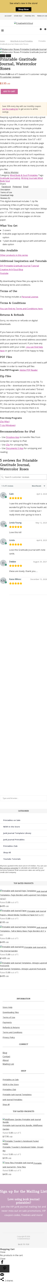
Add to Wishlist (11, 172)
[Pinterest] (22, 1227)
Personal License (30, 296)
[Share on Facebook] (2, 1263)
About (6, 1060)
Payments (7, 1022)
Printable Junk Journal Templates (17, 1094)
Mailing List (8, 1064)
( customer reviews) (10, 77)
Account (8, 16)
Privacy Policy (9, 1037)
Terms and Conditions (12, 1032)
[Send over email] (2, 1275)
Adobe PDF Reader (29, 370)
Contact (6, 1056)
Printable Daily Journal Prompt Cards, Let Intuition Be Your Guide (4, 637)
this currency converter (9, 868)
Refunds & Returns (11, 1027)
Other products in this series (14, 255)
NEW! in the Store (11, 826)
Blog (5, 1052)
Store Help (18, 16)
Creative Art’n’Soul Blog (11, 269)
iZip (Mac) (5, 421)
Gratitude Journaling (10, 178)
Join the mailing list (10, 109)
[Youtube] (25, 1227)
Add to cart (9, 91)
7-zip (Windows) (8, 425)
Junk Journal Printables (14, 839)
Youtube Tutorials (12, 859)
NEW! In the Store (11, 1084)
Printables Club (10, 846)
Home (2, 41)
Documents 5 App (14, 448)
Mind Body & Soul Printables (21, 41)
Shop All (7, 852)
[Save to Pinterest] (4, 1269)
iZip (8, 444)
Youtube (4, 273)
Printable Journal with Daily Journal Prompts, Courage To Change (4, 764)
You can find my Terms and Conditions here (21, 308)
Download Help (6, 195)
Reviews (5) (5, 198)
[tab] (23, 189)
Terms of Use (42, 16)
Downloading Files (11, 1012)
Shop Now (23, 9)
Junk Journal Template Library (17, 833)
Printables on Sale (11, 820)
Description (5, 189)
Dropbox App (12, 437)
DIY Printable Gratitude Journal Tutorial (19, 265)
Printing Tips (30, 16)
